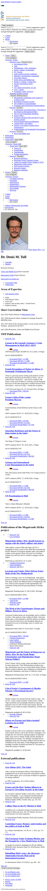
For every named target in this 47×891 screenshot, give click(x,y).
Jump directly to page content (11, 2)
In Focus (13, 131)
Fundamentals (19, 152)
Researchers (9, 137)
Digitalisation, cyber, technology (25, 68)
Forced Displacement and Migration (26, 121)
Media (7, 39)
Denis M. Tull (10, 339)
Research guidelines (21, 170)
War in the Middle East (22, 134)
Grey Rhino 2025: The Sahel (18, 767)
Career (7, 37)
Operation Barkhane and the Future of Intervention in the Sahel (22, 432)
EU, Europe (18, 72)
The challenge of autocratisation (25, 104)
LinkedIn (8, 262)
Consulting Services (16, 179)
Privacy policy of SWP (13, 879)
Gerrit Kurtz (14, 600)
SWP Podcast (14, 182)
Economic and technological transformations (29, 105)
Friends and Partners (21, 154)
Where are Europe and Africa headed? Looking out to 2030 (22, 721)
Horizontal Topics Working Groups (26, 160)
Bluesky (8, 264)
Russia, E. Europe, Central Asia (25, 82)
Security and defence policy (23, 84)
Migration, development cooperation (26, 76)
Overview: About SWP (13, 144)
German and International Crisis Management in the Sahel (19, 463)
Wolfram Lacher (15, 602)
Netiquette (8, 885)
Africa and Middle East (9, 272)
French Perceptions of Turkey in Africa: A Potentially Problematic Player (24, 370)
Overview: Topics (11, 60)
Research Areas (15, 62)
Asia (15, 66)
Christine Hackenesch (17, 563)
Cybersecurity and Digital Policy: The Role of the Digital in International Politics (30, 111)
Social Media (14, 188)
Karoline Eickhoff (16, 714)
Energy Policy (19, 116)
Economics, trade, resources (23, 91)
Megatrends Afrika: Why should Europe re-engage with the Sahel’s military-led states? (24, 542)
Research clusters (20, 168)
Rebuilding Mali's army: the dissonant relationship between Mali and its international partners (22, 855)
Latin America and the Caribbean (25, 74)
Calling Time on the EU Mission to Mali (23, 806)
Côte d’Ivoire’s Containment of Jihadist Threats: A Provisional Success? (23, 689)
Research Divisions (20, 158)
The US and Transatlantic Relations (26, 114)
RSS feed (13, 190)
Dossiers (13, 108)
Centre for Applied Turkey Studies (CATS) (29, 162)
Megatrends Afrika (7, 275)
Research (13, 156)
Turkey (16, 86)
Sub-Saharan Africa (21, 64)
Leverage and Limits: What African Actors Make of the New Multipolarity (24, 572)
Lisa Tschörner (15, 537)
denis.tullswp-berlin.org (10, 279)
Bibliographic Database (18, 186)
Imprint (7, 881)
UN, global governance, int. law (25, 88)
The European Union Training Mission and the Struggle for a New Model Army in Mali (24, 839)
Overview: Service (11, 177)
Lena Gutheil (14, 640)
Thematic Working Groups (19, 93)
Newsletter (13, 180)
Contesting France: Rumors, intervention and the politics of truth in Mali (25, 825)
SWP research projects (21, 166)
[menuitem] (25, 880)
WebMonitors (14, 184)
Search (3, 27)
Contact (8, 36)
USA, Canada (19, 90)
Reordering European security (24, 102)
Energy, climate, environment (24, 70)
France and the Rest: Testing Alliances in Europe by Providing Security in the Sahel (24, 788)
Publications (9, 135)
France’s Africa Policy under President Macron (18, 398)
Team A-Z (17, 148)
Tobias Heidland (15, 565)
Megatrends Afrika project (23, 164)
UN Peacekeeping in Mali (16, 496)
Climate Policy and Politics (23, 123)
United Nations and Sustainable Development (29, 129)
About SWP (14, 146)
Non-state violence (20, 78)
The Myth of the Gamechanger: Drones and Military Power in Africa (24, 609)
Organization (18, 150)
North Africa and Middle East (24, 80)
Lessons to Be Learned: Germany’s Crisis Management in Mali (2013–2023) (23, 344)
